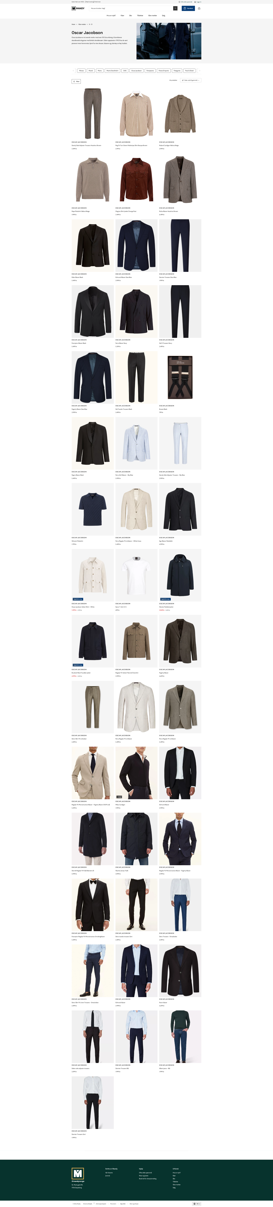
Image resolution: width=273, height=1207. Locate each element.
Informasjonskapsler (101, 1204)
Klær (122, 15)
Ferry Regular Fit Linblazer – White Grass (128, 541)
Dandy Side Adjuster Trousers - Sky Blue (172, 475)
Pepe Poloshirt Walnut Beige (81, 211)
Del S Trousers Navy (165, 343)
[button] (199, 8)
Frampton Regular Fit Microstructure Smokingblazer (88, 936)
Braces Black (163, 409)
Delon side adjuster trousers (80, 1068)
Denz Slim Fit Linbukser (79, 739)
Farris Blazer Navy (121, 343)
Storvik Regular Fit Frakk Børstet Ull (83, 871)
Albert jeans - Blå (164, 1068)
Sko (130, 15)
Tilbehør (140, 15)
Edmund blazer (120, 1002)
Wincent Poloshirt (77, 541)
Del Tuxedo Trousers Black (123, 409)
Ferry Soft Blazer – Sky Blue (124, 475)
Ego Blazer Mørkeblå (165, 541)
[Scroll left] (75, 71)
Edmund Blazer (164, 805)
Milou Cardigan (120, 805)
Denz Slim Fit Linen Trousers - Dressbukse (85, 1002)
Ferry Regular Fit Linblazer (123, 739)
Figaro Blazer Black (78, 475)
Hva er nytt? (177, 1173)
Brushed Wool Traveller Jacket (81, 673)
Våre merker (152, 15)
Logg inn (199, 2)
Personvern (113, 1204)
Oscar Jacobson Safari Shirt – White (83, 607)
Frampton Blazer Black (79, 343)
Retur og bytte (143, 1176)
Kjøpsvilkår (123, 1204)
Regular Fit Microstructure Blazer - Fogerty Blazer (174, 871)
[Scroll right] (198, 71)
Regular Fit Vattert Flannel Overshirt (126, 673)
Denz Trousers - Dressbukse (168, 936)
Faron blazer (163, 1002)
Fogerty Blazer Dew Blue (79, 409)
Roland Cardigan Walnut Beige (169, 145)
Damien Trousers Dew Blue (167, 277)
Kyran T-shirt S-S (120, 607)
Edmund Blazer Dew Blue (123, 277)
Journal (107, 1176)
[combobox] (133, 8)
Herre (73, 24)
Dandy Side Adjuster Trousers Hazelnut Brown (86, 145)
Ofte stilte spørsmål (186, 2)
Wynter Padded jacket (166, 607)
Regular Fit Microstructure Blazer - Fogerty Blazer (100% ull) (91, 805)
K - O (90, 24)
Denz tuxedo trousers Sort (123, 936)
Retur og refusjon (134, 1204)
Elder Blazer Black (77, 277)
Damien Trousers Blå (122, 1068)
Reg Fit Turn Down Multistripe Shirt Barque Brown (131, 145)
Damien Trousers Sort (79, 1134)
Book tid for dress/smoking (147, 1179)
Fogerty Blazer (163, 673)
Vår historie (109, 1173)
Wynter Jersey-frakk (121, 871)
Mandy (78, 1204)
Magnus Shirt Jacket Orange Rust (125, 211)
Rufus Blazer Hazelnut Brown (168, 211)
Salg (174, 1188)
